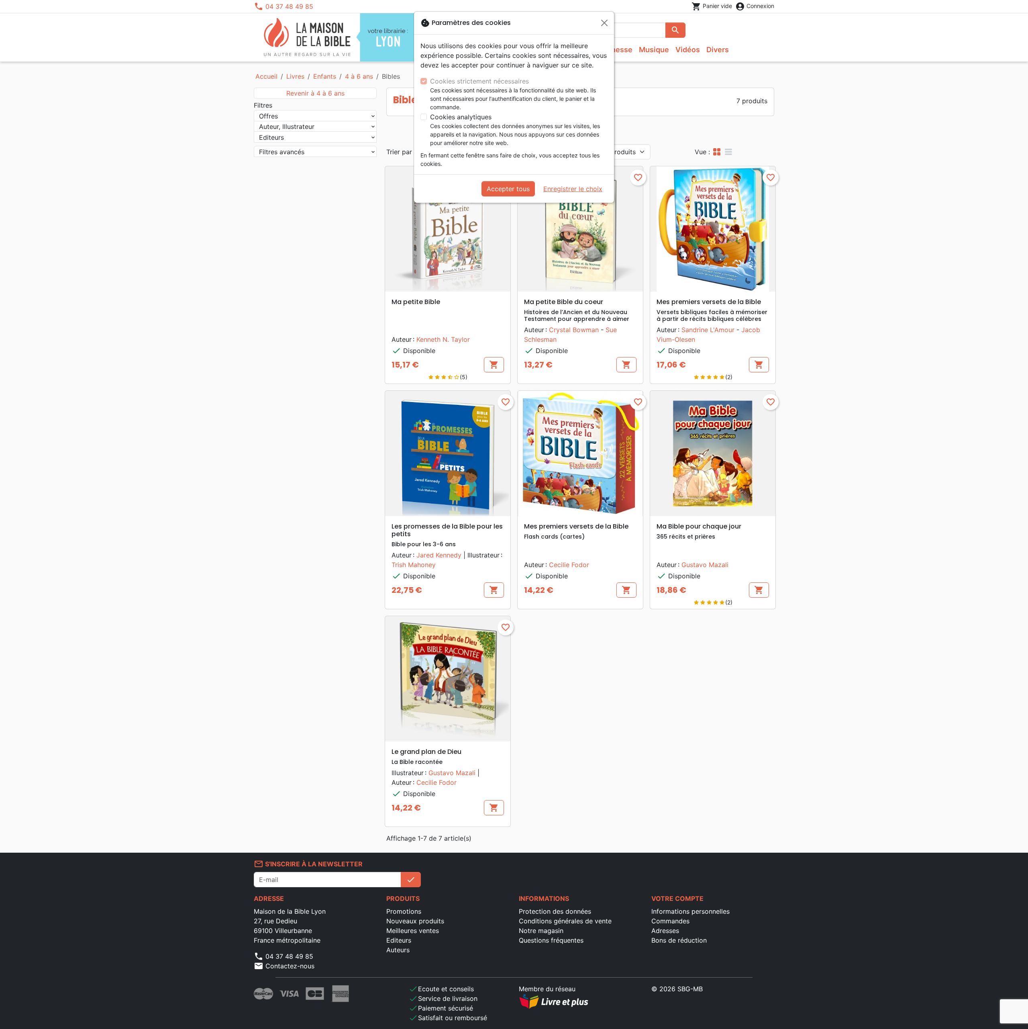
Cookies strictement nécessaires (479, 81)
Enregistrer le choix (572, 189)
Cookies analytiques (461, 117)
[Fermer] (604, 22)
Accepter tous (508, 189)
